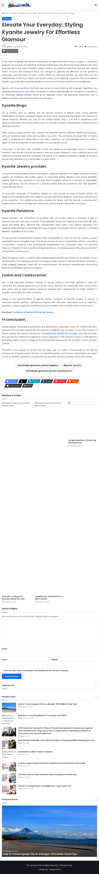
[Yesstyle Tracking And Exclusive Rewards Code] (16, 498)
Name (5, 649)
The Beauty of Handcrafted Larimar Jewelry (33, 312)
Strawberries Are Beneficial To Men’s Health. (49, 597)
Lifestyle (13, 13)
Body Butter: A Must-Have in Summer (35, 751)
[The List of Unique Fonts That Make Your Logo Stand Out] (9, 789)
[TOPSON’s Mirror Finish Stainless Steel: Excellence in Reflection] (9, 778)
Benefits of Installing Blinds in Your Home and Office (42, 715)
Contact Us (43, 869)
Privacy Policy (55, 869)
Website (54, 660)
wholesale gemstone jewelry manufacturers (49, 371)
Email (5, 660)
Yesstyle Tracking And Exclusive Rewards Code (13, 597)
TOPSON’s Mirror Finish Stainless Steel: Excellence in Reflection (47, 774)
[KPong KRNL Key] (19, 5)
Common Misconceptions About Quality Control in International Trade (51, 763)
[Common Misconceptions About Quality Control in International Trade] (9, 766)
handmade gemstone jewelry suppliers (38, 365)
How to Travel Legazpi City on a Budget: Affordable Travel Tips (47, 704)
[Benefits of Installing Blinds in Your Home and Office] (9, 719)
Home (6, 13)
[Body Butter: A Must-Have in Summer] (9, 755)
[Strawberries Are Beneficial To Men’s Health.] (49, 498)
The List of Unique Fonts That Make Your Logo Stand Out (44, 786)
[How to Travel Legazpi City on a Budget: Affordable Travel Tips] (9, 707)
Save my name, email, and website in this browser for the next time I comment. (36, 670)
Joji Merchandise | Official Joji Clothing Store (82, 441)
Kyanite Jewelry (73, 365)
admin (9, 47)
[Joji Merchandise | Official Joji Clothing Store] (82, 420)
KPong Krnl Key (66, 865)
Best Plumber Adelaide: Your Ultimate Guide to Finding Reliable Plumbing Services (56, 740)
